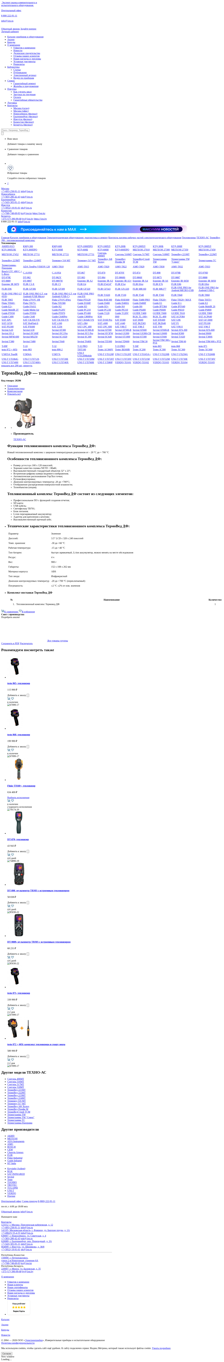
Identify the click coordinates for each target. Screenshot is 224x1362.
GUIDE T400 (139, 313)
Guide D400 (104, 303)
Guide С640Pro (59, 316)
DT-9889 (6, 281)
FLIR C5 (56, 284)
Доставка (12, 102)
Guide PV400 (84, 313)
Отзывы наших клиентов (26, 56)
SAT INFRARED (16, 1174)
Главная (5, 237)
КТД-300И (176, 246)
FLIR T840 (176, 295)
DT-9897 (27, 281)
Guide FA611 (29, 306)
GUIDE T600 (159, 313)
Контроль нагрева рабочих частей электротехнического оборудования (144, 237)
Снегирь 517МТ (141, 254)
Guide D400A (122, 303)
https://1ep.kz (38, 213)
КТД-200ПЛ (139, 246)
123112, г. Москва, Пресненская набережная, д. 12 (27, 1224)
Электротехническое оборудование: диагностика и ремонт (77, 237)
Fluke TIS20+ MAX (181, 299)
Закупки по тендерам (24, 94)
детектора (26, 465)
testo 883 (27, 349)
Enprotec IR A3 (105, 281)
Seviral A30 (28, 330)
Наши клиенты (15, 1284)
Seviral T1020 (178, 336)
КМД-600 (57, 246)
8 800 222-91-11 (9, 15)
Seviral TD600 (122, 341)
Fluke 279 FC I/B (31, 299)
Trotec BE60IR (122, 349)
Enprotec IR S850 (207, 281)
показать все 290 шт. (11, 365)
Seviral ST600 (160, 336)
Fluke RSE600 (122, 299)
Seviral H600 (205, 333)
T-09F (5, 346)
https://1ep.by (40, 219)
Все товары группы (57, 640)
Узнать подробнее (161, 1348)
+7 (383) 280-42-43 (10, 197)
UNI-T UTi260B (207, 354)
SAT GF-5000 (205, 320)
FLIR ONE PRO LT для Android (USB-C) (64, 295)
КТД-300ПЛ (205, 246)
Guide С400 (8, 316)
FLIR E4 (81, 284)
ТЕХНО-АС (202, 237)
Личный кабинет (10, 31)
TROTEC (12, 1185)
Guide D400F (139, 303)
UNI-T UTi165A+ (142, 354)
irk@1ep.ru (26, 208)
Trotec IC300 (159, 349)
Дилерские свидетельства (26, 53)
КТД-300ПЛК (9, 249)
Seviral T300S (205, 336)
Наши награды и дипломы (27, 58)
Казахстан (6, 210)
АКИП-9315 (8, 246)
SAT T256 (57, 326)
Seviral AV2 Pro (60, 333)
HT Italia (11, 1163)
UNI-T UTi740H (10, 362)
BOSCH (11, 1147)
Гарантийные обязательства (27, 100)
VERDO (11, 1193)
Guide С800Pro (85, 316)
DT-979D (203, 272)
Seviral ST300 (140, 336)
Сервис (11, 80)
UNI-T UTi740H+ (32, 362)
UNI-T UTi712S (31, 359)
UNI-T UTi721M (141, 359)
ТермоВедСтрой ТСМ (18, 1112)
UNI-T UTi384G (10, 359)
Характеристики (16, 388)
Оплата (17, 97)
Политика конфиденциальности (18, 1343)
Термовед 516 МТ (61, 260)
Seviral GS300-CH (142, 333)
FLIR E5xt (120, 284)
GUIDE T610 (178, 313)
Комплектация (14, 391)
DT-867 (81, 272)
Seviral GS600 (160, 333)
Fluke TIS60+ (8, 303)
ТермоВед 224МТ (32, 260)
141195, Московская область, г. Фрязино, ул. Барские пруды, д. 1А (35, 1230)
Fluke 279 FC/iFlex (61, 299)
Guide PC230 (104, 310)
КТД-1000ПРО (85, 246)
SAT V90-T (204, 326)
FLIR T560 (158, 295)
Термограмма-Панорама (9, 266)
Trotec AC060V (105, 349)
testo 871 (203, 346)
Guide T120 (103, 313)
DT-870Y (119, 272)
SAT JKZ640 (159, 323)
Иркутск (5, 205)
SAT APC (6, 320)
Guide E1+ (176, 303)
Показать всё (14, 394)
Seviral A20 (7, 330)
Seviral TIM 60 (178, 341)
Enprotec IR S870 (10, 284)
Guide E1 (157, 303)
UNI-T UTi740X (60, 362)
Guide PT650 (8, 313)
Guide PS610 (177, 310)
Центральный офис (11, 10)
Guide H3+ (103, 306)
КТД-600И (103, 249)
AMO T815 (83, 266)
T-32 (54, 346)
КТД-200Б (120, 246)
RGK (10, 1171)
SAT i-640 (120, 323)
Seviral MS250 (30, 336)
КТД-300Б (158, 246)
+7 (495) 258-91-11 (10, 191)
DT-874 (136, 272)
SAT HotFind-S (30, 323)
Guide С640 (29, 316)
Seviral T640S (84, 341)
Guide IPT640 (178, 306)
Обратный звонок (10, 28)
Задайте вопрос (28, 28)
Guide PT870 (58, 313)
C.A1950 (27, 272)
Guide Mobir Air (31, 310)
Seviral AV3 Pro (85, 333)
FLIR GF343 (104, 289)
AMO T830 (158, 266)
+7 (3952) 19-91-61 (10, 208)
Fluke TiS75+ (29, 303)
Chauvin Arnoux (15, 1152)
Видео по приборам (23, 78)
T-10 (25, 346)
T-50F (136, 346)
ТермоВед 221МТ (180, 254)
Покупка (11, 89)
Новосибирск (8, 194)
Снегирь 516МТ (123, 254)
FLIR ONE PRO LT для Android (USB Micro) (35, 295)
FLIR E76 (158, 284)
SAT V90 (157, 326)
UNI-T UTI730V (207, 359)
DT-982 (27, 277)
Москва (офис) (21, 111)
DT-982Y (56, 277)
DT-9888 (203, 277)
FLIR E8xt (204, 284)
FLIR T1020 (104, 295)
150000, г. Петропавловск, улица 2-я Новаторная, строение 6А (19, 1259)
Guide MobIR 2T (10, 310)
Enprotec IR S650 (180, 281)
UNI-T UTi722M (161, 359)
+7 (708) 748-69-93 (10, 213)
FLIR (10, 1155)
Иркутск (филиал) (22, 119)
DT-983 (81, 277)
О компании (13, 45)
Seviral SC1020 (59, 336)
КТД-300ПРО (30, 249)
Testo (9, 1179)
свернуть (27, 365)
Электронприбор (34, 1340)
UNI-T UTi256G (179, 354)
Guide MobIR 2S (207, 306)
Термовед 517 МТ (86, 260)
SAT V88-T (138, 326)
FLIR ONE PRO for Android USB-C (209, 289)
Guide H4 (120, 306)
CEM (10, 1149)
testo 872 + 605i (9, 349)
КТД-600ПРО (122, 249)
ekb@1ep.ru (27, 202)
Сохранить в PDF (10, 643)
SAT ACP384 (178, 316)
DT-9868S (120, 277)
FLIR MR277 (159, 289)
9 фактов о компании (24, 47)
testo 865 (157, 346)
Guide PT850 (29, 313)
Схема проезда (29, 1201)
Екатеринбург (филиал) (25, 116)
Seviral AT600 (140, 330)
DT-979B (176, 272)
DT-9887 (175, 277)
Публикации (20, 72)
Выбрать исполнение (18, 797)
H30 (100, 316)
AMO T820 (103, 266)
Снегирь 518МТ (161, 254)
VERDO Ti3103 (161, 362)
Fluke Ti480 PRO (141, 299)
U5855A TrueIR (10, 354)
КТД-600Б (82, 249)
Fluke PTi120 (84, 299)
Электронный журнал (24, 75)
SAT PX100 (204, 323)
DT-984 (101, 277)
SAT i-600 (103, 323)
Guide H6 (137, 306)
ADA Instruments (15, 1141)
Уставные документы (24, 61)
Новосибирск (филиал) (25, 113)
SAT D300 (120, 320)
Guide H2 (57, 306)
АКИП (10, 1136)
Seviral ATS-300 (179, 330)
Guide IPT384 (160, 306)
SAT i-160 (57, 323)
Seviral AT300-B (85, 330)
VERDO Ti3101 (123, 362)
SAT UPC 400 (84, 326)
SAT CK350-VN (31, 320)
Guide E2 (203, 303)
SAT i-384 (82, 323)
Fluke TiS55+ (205, 299)
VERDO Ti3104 (179, 362)
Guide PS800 (205, 310)
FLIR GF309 (58, 289)
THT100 (81, 349)
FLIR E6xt (138, 284)
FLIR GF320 (83, 289)
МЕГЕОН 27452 (10, 254)
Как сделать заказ (22, 91)
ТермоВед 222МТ (208, 254)
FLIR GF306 (29, 289)
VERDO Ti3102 (141, 362)
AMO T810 (58, 266)
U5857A (56, 354)
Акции (10, 39)
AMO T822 (121, 266)
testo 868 (175, 346)
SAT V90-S (177, 326)
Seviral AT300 (59, 330)
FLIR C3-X (28, 284)
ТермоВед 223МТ (11, 260)
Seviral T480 (29, 341)
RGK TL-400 (159, 316)
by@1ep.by (27, 219)
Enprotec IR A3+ (123, 281)
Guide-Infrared (14, 1160)
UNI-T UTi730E (179, 359)
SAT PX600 (29, 326)
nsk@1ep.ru (27, 197)
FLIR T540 (138, 295)
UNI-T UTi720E (60, 359)
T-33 (100, 346)
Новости (17, 50)
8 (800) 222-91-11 (46, 1201)
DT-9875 (157, 277)
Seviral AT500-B (123, 330)
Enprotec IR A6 (160, 281)
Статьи (17, 69)
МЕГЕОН (12, 1138)
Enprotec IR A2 (85, 281)
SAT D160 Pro (105, 320)
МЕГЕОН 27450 (207, 249)
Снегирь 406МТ (102, 254)
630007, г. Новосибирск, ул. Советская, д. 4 (23, 1235)
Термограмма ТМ (16, 1114)
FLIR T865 (7, 299)
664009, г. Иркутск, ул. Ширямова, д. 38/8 (22, 1246)
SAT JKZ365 (139, 323)
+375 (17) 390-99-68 (11, 219)
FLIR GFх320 (122, 289)
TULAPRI (12, 1187)
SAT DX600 (159, 320)
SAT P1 (175, 323)
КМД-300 (28, 246)
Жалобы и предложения (25, 86)
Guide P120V (58, 310)
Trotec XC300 (178, 349)
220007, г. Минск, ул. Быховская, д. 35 (21, 1268)
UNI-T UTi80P (105, 362)
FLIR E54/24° (105, 284)
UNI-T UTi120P (106, 354)
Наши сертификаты (17, 1287)
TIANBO (12, 1182)
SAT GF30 (7, 323)
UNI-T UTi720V (123, 359)
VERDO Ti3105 (207, 362)
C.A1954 (56, 272)
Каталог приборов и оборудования (25, 36)
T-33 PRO (120, 346)
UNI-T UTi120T (123, 354)
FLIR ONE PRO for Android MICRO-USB (182, 289)
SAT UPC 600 (105, 326)
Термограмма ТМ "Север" (20, 1117)
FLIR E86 (176, 284)
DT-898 (156, 272)
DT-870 (101, 272)
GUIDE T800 (205, 313)
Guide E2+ (7, 306)
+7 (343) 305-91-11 (10, 202)
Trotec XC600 (205, 349)
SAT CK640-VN (85, 320)
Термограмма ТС (207, 260)
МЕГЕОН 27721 (60, 254)
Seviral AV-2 (8, 333)
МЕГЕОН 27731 (85, 254)
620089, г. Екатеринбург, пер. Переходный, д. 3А (26, 1241)
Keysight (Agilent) (16, 1168)
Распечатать (26, 643)
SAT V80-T (121, 326)
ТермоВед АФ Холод (18, 1106)
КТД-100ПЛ (104, 246)
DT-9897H (57, 281)
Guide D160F (84, 303)
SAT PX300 (8, 326)
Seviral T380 (8, 341)
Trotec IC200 (139, 349)
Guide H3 (82, 306)
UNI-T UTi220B (161, 354)
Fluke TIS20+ (159, 299)
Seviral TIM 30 (140, 341)
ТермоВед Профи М (120, 260)
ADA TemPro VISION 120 (36, 266)
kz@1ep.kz (26, 213)
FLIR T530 (120, 295)
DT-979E (6, 277)
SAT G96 (176, 320)
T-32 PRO (82, 346)
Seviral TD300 (105, 341)
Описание (12, 385)
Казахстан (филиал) (23, 122)
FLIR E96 (7, 289)
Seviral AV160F (31, 333)
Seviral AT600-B (161, 330)
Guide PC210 (84, 310)
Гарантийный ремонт (24, 83)
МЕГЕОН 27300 (161, 249)
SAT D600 (138, 320)
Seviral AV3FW (105, 333)
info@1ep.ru (7, 21)
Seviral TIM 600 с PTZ (210, 341)
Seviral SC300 (84, 336)
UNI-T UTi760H (85, 362)
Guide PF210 (121, 310)
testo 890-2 (57, 349)
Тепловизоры (189, 237)
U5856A (27, 354)
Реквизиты (19, 64)
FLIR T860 (204, 295)
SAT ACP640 (205, 316)
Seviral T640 (58, 341)
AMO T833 (204, 266)
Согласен (6, 1354)
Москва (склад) (21, 108)
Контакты (12, 105)
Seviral (10, 1177)
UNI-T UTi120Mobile (84, 354)
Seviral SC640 (105, 336)
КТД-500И (57, 249)
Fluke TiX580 (59, 303)
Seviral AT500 (105, 330)
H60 (117, 316)
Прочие (11, 1196)
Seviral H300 (177, 333)
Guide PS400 (139, 310)
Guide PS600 (159, 310)
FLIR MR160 (139, 289)
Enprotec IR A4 (140, 281)
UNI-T (10, 1190)
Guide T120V (122, 313)
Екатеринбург (8, 199)
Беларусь (6, 216)
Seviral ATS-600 (207, 330)
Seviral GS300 (122, 333)
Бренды (11, 42)
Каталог (5, 1319)
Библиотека (13, 67)
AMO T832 (177, 266)
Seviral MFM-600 (10, 336)
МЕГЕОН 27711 (31, 254)
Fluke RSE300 (105, 299)
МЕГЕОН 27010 (141, 249)
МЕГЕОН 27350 (179, 249)
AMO (10, 1144)
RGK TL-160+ (140, 316)
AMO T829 (138, 266)
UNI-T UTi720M (85, 359)
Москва (5, 188)
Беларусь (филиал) (23, 124)
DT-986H (137, 277)
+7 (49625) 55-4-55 (10, 1233)
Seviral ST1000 (122, 336)
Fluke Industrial (14, 1158)
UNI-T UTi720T (106, 359)
